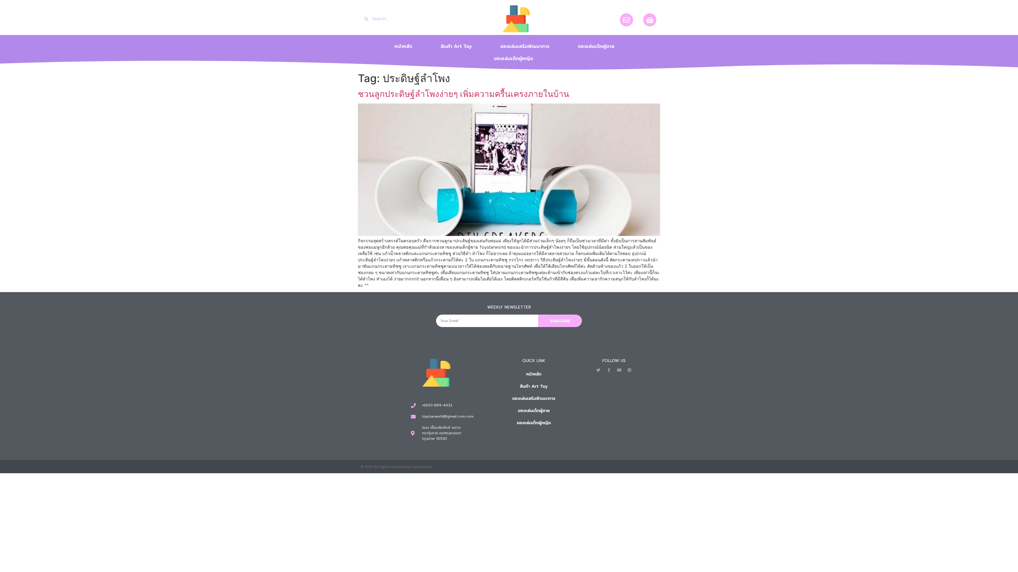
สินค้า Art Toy (456, 46)
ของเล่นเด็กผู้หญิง (513, 58)
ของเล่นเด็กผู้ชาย (596, 46)
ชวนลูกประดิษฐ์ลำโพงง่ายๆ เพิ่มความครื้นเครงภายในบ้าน (463, 94)
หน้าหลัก (403, 46)
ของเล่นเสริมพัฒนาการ (525, 46)
